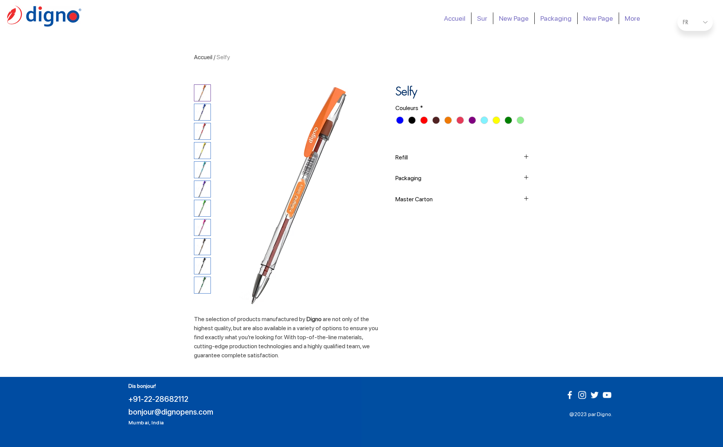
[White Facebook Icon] (569, 395)
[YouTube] (607, 395)
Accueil (203, 57)
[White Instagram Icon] (582, 395)
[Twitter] (594, 395)
